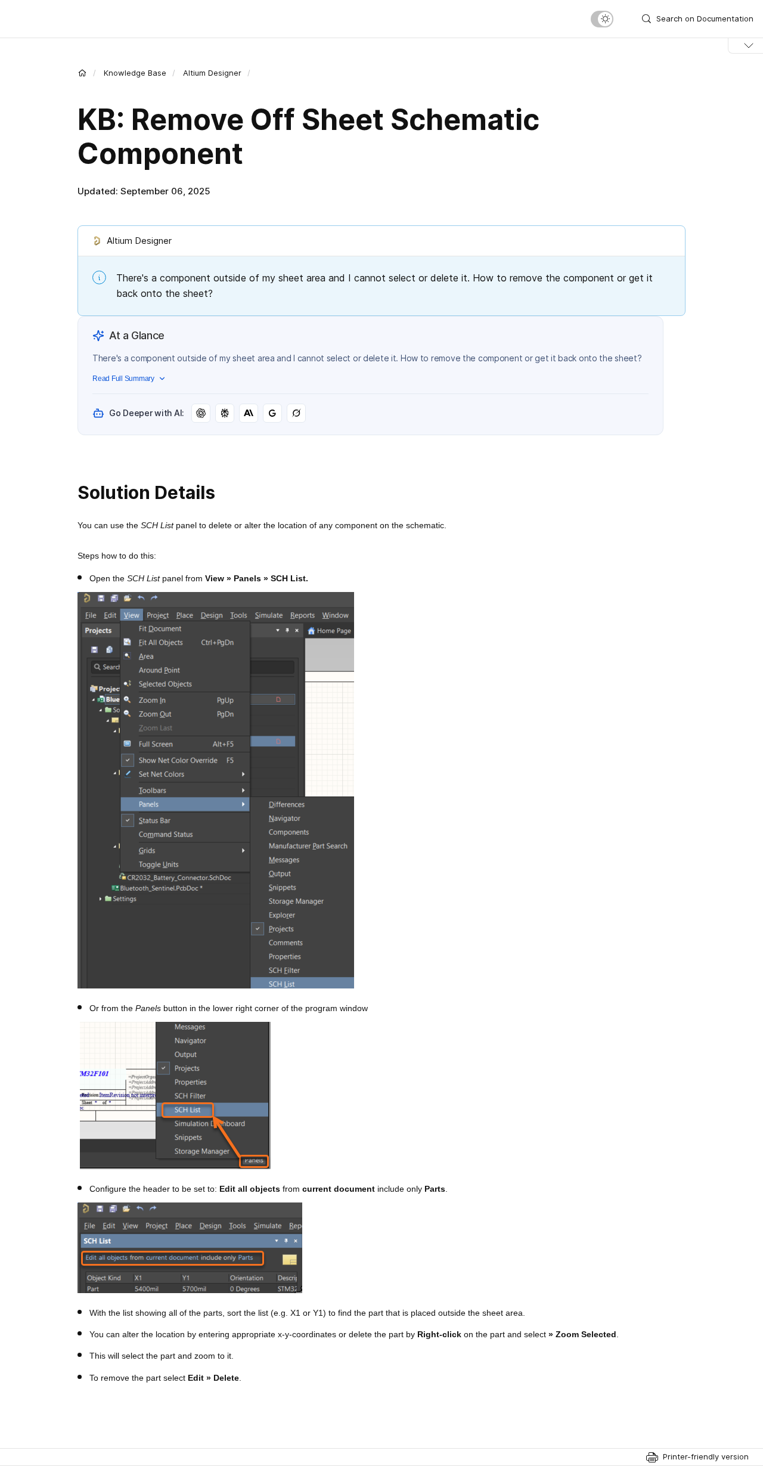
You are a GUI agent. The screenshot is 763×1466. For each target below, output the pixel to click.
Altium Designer (212, 73)
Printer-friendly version (706, 1456)
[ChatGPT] (200, 413)
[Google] (272, 413)
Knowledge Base (135, 73)
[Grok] (296, 413)
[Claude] (248, 413)
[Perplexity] (224, 413)
